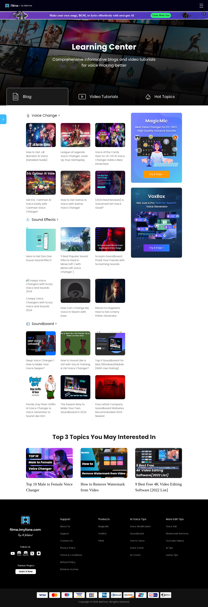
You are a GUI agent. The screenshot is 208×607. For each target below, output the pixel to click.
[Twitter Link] (32, 553)
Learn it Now (25, 571)
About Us (65, 526)
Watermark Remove (177, 533)
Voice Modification (140, 526)
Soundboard (137, 533)
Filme (14, 6)
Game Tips (172, 555)
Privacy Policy (67, 547)
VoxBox (102, 533)
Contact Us (66, 540)
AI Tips (169, 547)
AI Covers (135, 555)
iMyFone (28, 5)
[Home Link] (25, 526)
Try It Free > (156, 174)
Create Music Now (161, 15)
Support (64, 533)
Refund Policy (67, 562)
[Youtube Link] (13, 553)
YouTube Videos (175, 540)
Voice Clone (137, 547)
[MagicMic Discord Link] (26, 553)
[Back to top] (202, 579)
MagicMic (103, 526)
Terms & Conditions (71, 555)
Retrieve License (69, 569)
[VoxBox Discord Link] (19, 553)
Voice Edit (171, 526)
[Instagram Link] (39, 553)
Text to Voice (137, 540)
